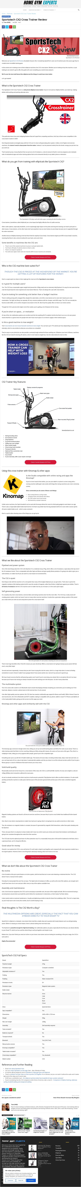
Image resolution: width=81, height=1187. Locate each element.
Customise (10, 1180)
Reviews (40, 1150)
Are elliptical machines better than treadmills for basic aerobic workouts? (43, 1078)
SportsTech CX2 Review (16, 61)
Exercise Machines (34, 10)
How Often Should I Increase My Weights (66, 1098)
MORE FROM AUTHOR (19, 1115)
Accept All (31, 1180)
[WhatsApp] (14, 26)
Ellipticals (9, 13)
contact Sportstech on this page (19, 1070)
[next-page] (78, 1115)
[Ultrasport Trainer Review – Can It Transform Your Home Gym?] (33, 1163)
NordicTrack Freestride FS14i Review (70, 1132)
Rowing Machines (61, 1150)
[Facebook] (3, 26)
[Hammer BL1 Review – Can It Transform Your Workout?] (33, 1148)
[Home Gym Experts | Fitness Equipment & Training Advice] (40, 4)
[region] (20, 1176)
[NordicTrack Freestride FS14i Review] (72, 1124)
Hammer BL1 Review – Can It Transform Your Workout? (44, 1147)
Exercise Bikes (60, 1155)
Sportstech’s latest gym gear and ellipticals (38, 1072)
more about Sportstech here (16, 1068)
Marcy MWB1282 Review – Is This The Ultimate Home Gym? (44, 1154)
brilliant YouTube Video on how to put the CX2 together (26, 1074)
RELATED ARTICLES (7, 1115)
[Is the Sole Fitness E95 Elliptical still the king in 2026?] (9, 1124)
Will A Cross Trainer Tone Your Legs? (24, 1131)
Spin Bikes (59, 1157)
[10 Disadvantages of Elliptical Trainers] (40, 1124)
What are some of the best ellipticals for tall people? (56, 1132)
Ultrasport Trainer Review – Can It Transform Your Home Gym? (44, 1163)
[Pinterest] (10, 26)
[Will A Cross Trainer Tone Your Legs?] (25, 1124)
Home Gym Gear (60, 1160)
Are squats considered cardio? (11, 1098)
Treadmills (58, 1148)
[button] (78, 10)
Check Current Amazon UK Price (40, 257)
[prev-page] (76, 1115)
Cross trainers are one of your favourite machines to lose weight (22, 326)
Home (24, 10)
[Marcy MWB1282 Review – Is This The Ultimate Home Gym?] (33, 1155)
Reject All (21, 1180)
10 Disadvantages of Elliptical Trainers (40, 1131)
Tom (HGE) (7, 22)
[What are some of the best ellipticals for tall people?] (56, 1124)
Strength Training (48, 10)
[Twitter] (7, 26)
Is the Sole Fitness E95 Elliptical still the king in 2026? (8, 1132)
